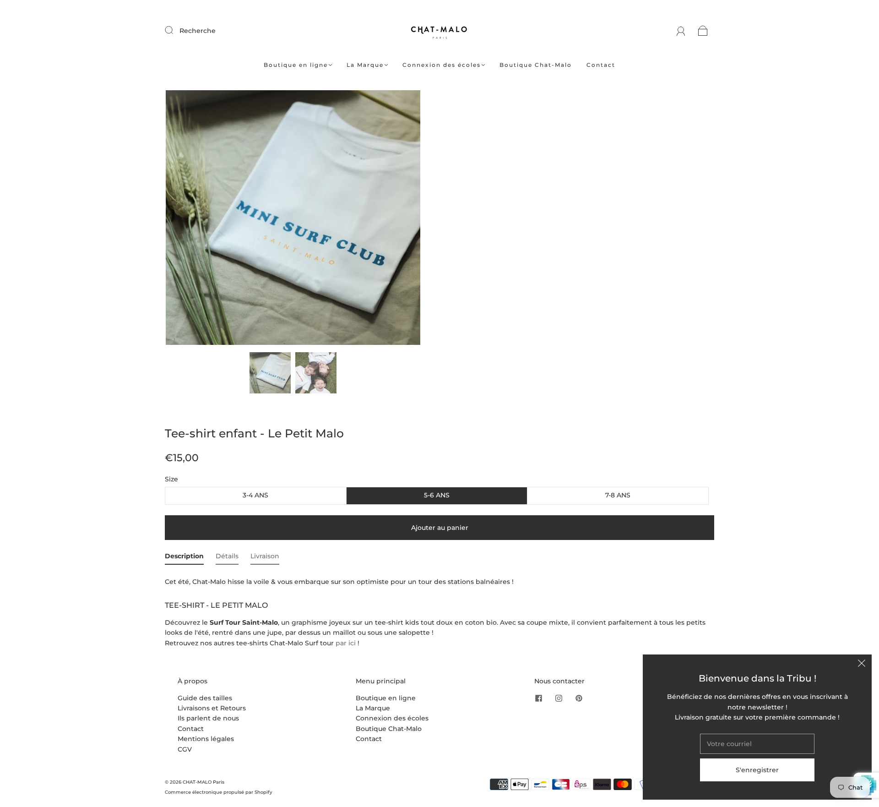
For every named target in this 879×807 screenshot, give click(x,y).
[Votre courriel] (757, 744)
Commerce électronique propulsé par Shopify (218, 792)
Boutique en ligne (296, 64)
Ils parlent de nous (208, 718)
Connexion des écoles (441, 64)
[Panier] (703, 30)
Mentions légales (206, 739)
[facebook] (539, 698)
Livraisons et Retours (212, 708)
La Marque (365, 64)
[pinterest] (579, 698)
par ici (346, 643)
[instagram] (559, 698)
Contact (600, 64)
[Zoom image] (293, 219)
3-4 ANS (255, 495)
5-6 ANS (437, 495)
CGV (185, 749)
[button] (191, 219)
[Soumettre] (175, 30)
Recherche (197, 31)
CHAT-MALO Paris (203, 782)
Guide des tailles (205, 698)
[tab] (184, 558)
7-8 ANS (617, 495)
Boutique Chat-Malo (535, 64)
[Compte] (681, 30)
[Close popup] (862, 664)
